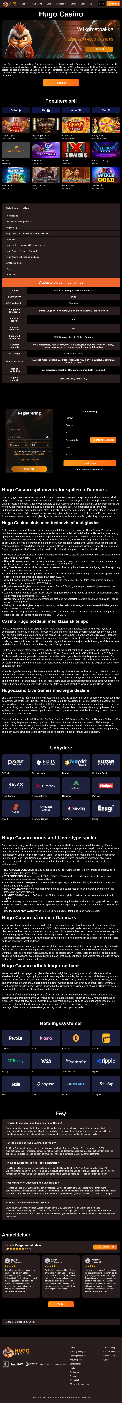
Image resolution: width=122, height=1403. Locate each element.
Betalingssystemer (14, 263)
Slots (104, 110)
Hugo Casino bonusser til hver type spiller (25, 245)
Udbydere (10, 239)
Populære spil (12, 216)
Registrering (11, 227)
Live (44, 110)
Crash (74, 110)
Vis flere (60, 1304)
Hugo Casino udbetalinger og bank (22, 257)
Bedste (14, 110)
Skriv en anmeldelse (105, 1247)
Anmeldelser (12, 274)
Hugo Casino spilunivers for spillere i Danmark (28, 233)
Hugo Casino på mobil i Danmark (21, 251)
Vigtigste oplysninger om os (19, 222)
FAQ (8, 269)
